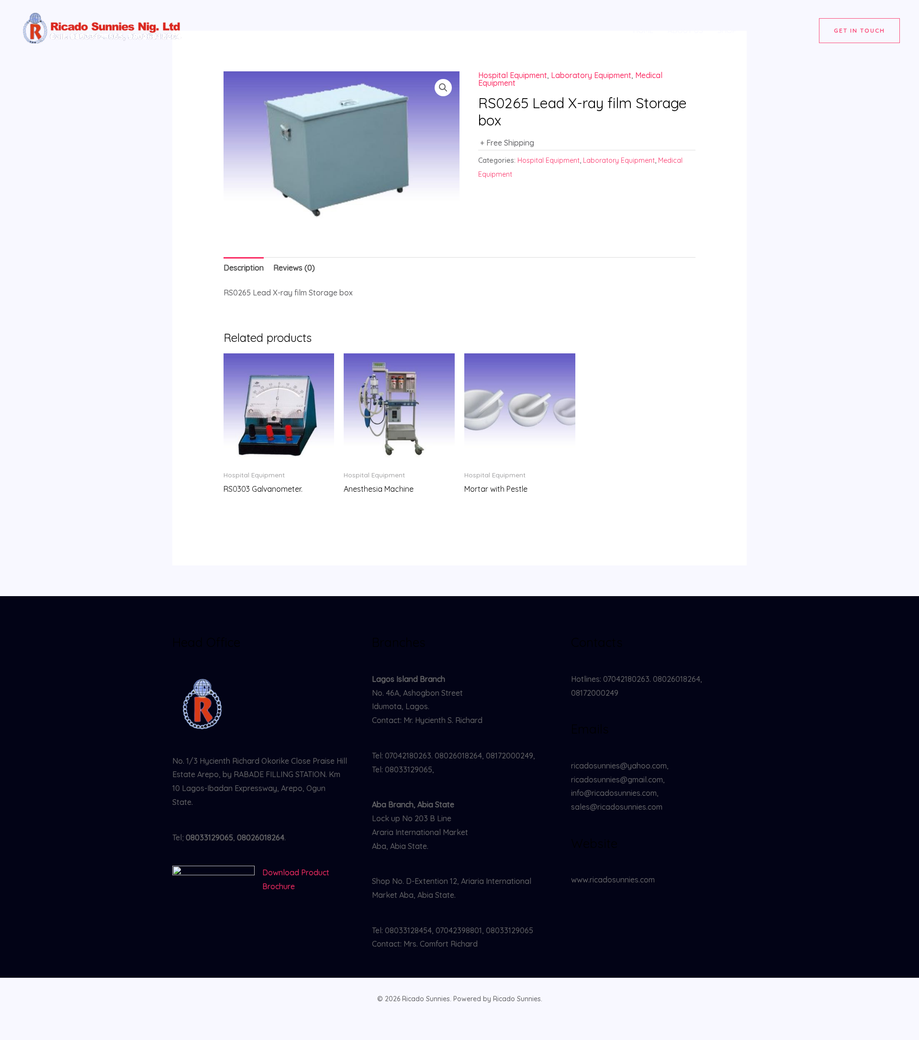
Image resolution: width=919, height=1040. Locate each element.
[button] (859, 30)
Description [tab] (244, 267)
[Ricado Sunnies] (103, 29)
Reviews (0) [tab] (294, 267)
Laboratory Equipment (591, 75)
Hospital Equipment (512, 75)
